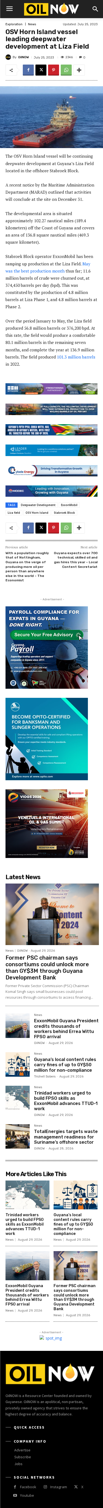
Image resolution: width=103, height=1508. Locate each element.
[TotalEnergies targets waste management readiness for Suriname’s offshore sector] (17, 1136)
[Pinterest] (53, 70)
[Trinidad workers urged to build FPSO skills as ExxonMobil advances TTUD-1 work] (17, 1098)
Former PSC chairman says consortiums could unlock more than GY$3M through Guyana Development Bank (47, 967)
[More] (79, 70)
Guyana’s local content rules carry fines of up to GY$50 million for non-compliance (65, 1065)
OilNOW (23, 57)
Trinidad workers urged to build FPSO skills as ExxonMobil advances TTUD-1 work (66, 1101)
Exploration (14, 24)
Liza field (14, 513)
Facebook (28, 1486)
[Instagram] (45, 1487)
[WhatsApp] (66, 70)
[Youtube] (15, 1495)
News (32, 24)
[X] (40, 70)
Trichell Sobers (44, 1076)
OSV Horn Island (37, 513)
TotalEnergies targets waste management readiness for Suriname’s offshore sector (66, 1137)
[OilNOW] (9, 57)
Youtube (27, 1495)
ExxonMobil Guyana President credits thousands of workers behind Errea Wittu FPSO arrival (66, 1028)
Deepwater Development (38, 505)
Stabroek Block (64, 513)
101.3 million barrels (76, 357)
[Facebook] (28, 70)
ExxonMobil (69, 505)
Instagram (58, 1486)
